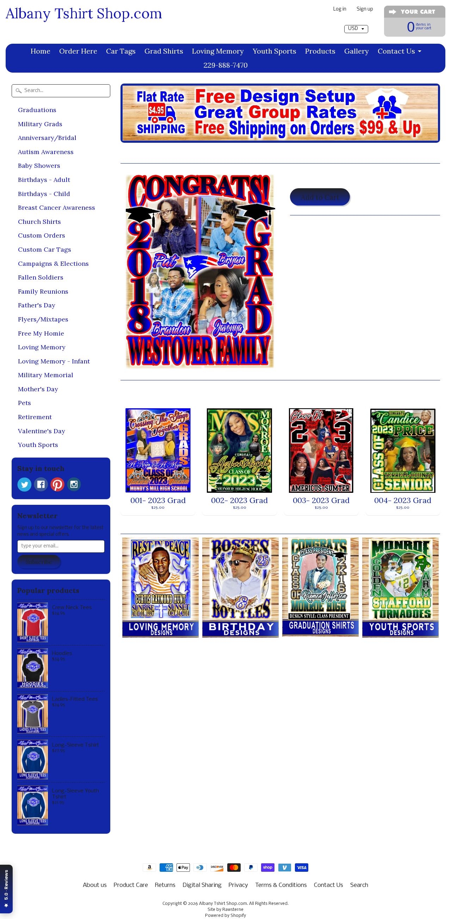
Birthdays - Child (44, 194)
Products (320, 51)
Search (359, 885)
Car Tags (121, 51)
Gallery (356, 51)
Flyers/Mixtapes (43, 319)
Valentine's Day (41, 431)
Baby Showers (39, 165)
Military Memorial (45, 375)
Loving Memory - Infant (54, 361)
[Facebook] (41, 484)
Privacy (238, 885)
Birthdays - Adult (44, 180)
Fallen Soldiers (40, 277)
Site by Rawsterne (225, 910)
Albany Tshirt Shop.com (84, 13)
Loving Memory (218, 51)
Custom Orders (41, 235)
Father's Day (36, 305)
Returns (165, 885)
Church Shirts (39, 222)
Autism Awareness (46, 152)
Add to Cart (320, 197)
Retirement (35, 417)
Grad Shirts (163, 51)
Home (40, 51)
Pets (24, 403)
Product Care (131, 885)
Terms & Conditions (281, 885)
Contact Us (396, 51)
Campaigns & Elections (53, 263)
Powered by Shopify (225, 916)
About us (95, 885)
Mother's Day (38, 389)
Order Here (78, 51)
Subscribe (39, 561)
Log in (339, 9)
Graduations (37, 110)
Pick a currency (356, 21)
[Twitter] (24, 484)
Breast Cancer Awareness (56, 207)
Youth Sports (274, 51)
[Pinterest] (57, 484)
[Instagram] (74, 484)
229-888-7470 (226, 65)
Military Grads (40, 124)
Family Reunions (43, 291)
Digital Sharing (202, 885)
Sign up (365, 9)
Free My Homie (41, 333)
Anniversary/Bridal (47, 138)
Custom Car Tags (44, 249)
